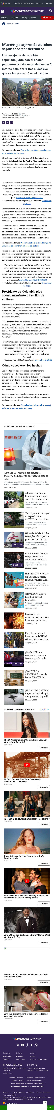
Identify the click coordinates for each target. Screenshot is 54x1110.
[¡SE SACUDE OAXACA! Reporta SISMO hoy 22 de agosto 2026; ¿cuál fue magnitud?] (14, 697)
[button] (45, 1102)
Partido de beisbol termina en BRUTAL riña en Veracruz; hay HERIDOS (37, 638)
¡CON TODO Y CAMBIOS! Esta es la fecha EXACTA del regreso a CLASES (36, 676)
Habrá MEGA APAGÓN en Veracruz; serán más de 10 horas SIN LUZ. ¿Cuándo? (37, 578)
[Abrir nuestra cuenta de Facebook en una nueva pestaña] (31, 1044)
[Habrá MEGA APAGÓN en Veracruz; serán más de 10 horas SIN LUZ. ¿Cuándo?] (14, 580)
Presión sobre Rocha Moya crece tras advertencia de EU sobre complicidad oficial (36, 559)
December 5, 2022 (43, 360)
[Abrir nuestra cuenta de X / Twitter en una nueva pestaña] (17, 1044)
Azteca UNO (29, 3)
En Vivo (49, 18)
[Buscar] (51, 11)
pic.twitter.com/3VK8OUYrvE (29, 197)
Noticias (4, 18)
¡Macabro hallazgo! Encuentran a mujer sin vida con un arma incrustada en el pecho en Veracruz (37, 499)
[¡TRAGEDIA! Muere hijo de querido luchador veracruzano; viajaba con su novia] (14, 600)
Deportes (49, 3)
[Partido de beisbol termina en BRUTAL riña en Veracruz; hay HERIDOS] (14, 640)
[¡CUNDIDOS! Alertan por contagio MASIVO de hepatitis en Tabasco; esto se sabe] (27, 450)
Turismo (15, 18)
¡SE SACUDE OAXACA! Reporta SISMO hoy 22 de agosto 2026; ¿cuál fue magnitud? (37, 695)
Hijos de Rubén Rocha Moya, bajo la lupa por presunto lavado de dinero (37, 538)
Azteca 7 (39, 3)
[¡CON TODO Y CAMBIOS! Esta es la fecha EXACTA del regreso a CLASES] (14, 678)
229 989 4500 (32, 1071)
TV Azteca (18, 3)
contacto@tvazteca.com (36, 1068)
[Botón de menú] (2, 11)
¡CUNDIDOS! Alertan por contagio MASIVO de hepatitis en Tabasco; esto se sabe (26, 475)
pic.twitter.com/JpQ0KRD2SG (33, 280)
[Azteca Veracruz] (27, 11)
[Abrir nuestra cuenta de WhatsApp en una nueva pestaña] (36, 1044)
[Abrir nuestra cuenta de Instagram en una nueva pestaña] (22, 1044)
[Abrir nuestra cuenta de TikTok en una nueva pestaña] (27, 1044)
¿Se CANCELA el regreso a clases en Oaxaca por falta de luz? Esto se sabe (35, 657)
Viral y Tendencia (29, 18)
